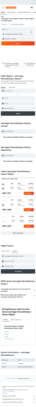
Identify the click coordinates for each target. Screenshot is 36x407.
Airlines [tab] (6, 319)
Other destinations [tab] (16, 319)
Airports (14, 378)
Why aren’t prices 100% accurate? (12, 402)
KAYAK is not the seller (9, 396)
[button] (3, 7)
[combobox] (19, 98)
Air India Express (9, 339)
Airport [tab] (15, 251)
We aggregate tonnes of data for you (13, 399)
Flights (8, 378)
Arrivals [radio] (3, 87)
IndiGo (6, 336)
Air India (7, 334)
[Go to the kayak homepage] (11, 8)
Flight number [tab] (6, 251)
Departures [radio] (12, 87)
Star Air (6, 331)
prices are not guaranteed (8, 391)
